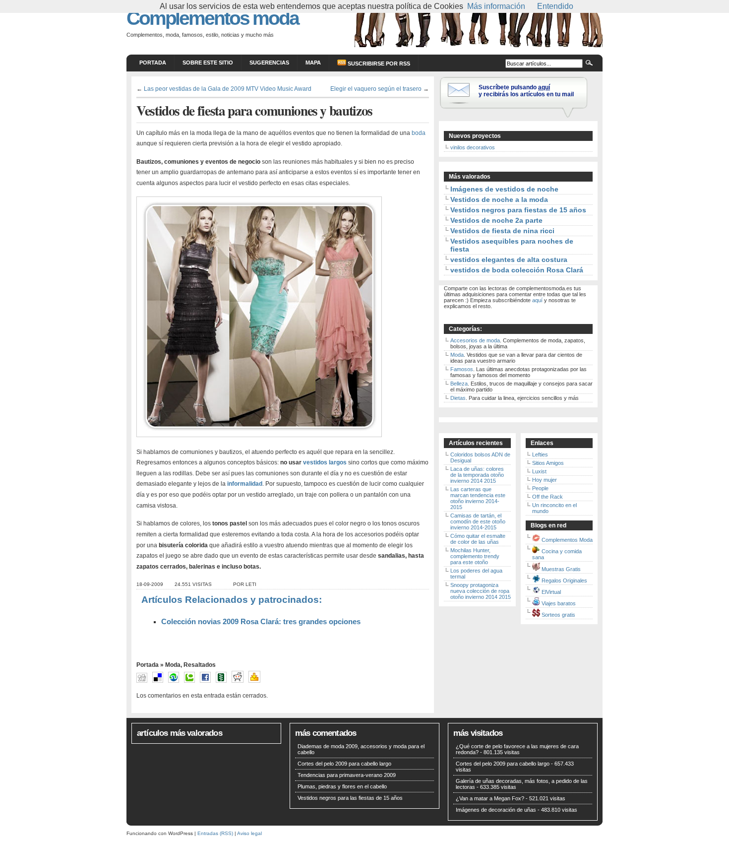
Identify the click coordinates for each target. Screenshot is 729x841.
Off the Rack (547, 497)
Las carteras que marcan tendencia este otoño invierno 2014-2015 (477, 498)
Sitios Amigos (548, 463)
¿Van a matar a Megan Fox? (490, 798)
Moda (173, 664)
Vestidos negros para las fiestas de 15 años (350, 798)
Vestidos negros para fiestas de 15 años (518, 210)
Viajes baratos (559, 603)
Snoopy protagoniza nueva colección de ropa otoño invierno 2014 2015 (480, 591)
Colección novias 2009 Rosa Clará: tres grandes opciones (261, 622)
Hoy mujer (544, 480)
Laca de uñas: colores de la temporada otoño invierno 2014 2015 (477, 475)
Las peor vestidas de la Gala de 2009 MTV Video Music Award (227, 88)
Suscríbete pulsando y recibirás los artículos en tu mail (526, 91)
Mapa (313, 62)
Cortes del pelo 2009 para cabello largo (344, 764)
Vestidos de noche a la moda (499, 199)
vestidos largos (325, 462)
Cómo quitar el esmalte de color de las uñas (477, 539)
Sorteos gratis (558, 615)
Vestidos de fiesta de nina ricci (502, 231)
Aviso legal (249, 833)
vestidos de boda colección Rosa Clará (516, 270)
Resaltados (199, 664)
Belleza (459, 384)
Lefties (540, 454)
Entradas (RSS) (215, 833)
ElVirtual (551, 592)
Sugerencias (269, 62)
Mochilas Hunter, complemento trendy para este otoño (474, 556)
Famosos (461, 369)
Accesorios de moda (475, 340)
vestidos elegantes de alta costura (508, 259)
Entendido (555, 6)
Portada (152, 62)
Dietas (458, 398)
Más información (496, 6)
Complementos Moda (567, 540)
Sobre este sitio (207, 62)
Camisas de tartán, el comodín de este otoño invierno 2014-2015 (477, 521)
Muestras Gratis (561, 569)
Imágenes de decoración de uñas (496, 810)
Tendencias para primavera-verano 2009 (347, 775)
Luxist (539, 471)
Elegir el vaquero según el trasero (376, 88)
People (540, 488)
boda (417, 132)
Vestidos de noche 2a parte (496, 220)
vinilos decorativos (472, 147)
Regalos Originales (564, 580)
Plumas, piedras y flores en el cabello (342, 786)
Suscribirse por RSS (378, 63)
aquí (537, 300)
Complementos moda (212, 18)
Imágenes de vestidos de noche (504, 189)
